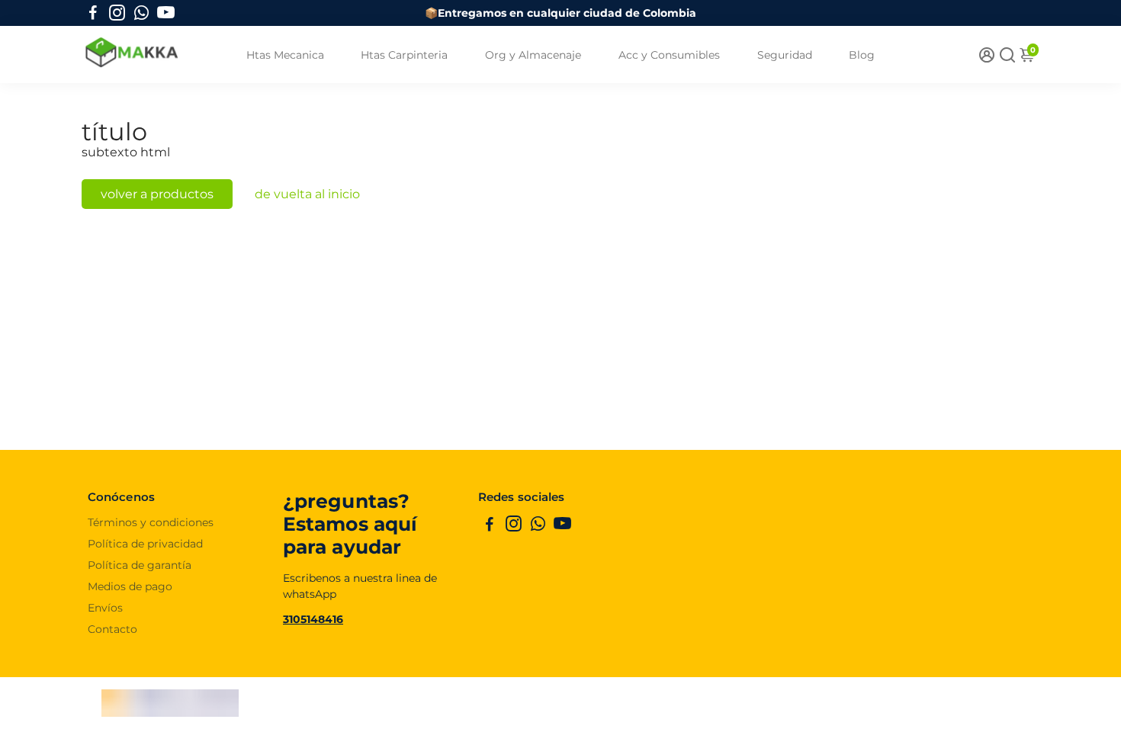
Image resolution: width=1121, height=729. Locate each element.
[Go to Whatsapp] (141, 13)
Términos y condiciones (151, 522)
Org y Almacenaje (533, 55)
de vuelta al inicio (307, 194)
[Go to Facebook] (93, 13)
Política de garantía (139, 565)
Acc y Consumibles (669, 55)
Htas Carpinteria (404, 55)
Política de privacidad (145, 544)
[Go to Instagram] (117, 13)
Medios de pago (130, 586)
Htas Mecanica (285, 55)
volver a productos (157, 194)
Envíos (105, 608)
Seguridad (784, 55)
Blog (862, 55)
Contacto (112, 629)
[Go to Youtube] (165, 13)
